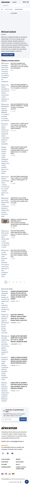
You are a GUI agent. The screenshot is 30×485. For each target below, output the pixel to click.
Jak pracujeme (20, 461)
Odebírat (23, 419)
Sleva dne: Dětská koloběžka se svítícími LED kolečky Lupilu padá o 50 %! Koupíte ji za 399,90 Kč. (19, 86)
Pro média (4, 464)
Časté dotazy (4, 461)
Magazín (18, 459)
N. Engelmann (14, 344)
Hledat (27, 5)
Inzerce (18, 464)
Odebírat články (8, 54)
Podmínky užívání (6, 467)
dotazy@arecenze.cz (17, 441)
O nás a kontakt (5, 459)
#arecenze (4, 445)
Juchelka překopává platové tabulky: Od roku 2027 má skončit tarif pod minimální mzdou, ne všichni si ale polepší (19, 295)
